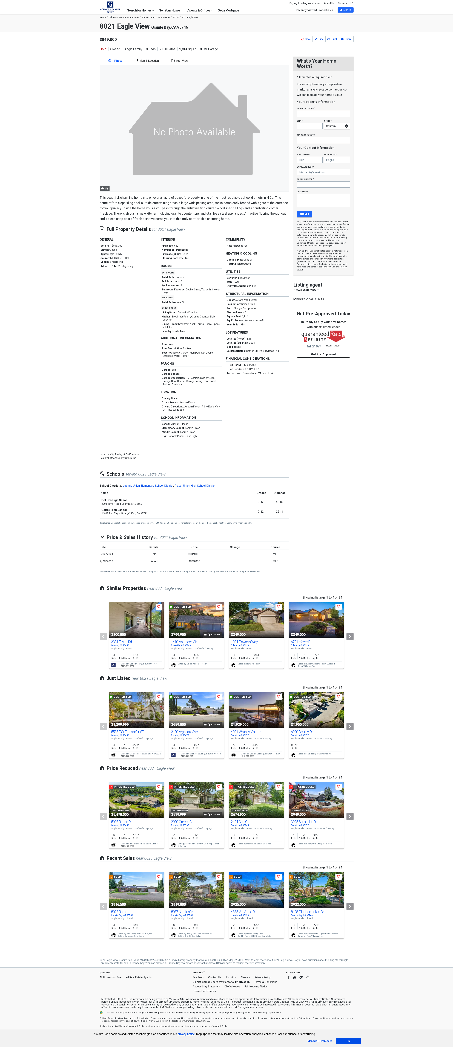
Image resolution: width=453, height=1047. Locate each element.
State (328, 120)
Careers (342, 3)
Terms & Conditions (265, 982)
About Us (329, 3)
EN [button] (352, 3)
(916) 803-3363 (127, 756)
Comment (302, 191)
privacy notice (186, 1034)
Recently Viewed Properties (313, 10)
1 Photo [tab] (116, 60)
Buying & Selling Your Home (304, 3)
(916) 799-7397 (127, 666)
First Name (303, 154)
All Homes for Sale (111, 977)
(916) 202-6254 (187, 756)
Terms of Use (329, 267)
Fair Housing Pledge (256, 986)
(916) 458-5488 (127, 846)
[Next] (350, 636)
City (300, 120)
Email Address (305, 166)
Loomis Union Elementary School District (148, 485)
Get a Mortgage (228, 10)
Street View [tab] (180, 60)
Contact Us (214, 977)
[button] (346, 10)
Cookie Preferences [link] (204, 991)
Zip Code (306, 135)
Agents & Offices (199, 10)
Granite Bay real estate (180, 963)
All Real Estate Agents (139, 977)
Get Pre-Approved (323, 354)
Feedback (198, 977)
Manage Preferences (320, 1041)
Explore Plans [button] (274, 1012)
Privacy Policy (263, 977)
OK (348, 1041)
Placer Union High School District (194, 485)
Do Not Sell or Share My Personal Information (221, 982)
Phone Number (305, 179)
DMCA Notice (232, 986)
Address (306, 108)
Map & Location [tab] (149, 60)
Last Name (330, 154)
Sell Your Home (169, 10)
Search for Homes (139, 10)
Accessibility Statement (206, 986)
